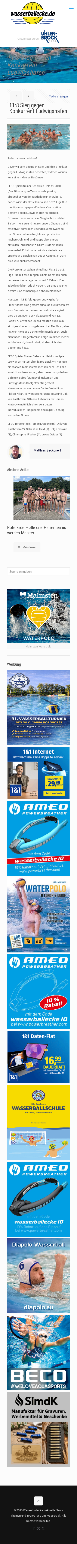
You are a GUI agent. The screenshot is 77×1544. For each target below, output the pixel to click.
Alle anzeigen (59, 96)
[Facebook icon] (34, 1528)
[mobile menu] (71, 8)
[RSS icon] (43, 1528)
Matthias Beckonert (47, 450)
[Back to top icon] (38, 1500)
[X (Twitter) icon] (38, 1528)
